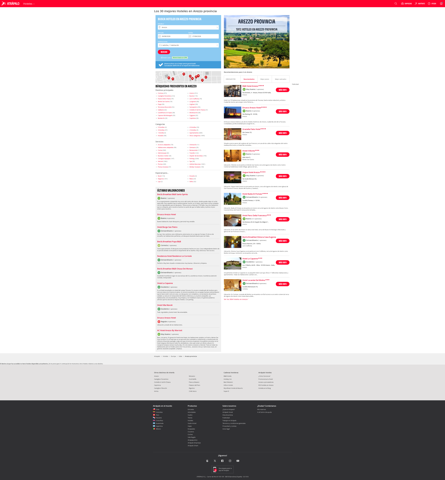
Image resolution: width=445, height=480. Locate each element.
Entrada (161, 33)
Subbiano (161, 110)
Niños (191, 181)
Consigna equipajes (164, 158)
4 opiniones (170, 218)
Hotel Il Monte (248, 151)
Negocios (161, 179)
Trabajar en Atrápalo (229, 420)
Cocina (160, 150)
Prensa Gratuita (163, 167)
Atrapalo (157, 356)
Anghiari (192, 104)
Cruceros (191, 432)
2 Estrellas (192, 130)
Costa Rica (159, 420)
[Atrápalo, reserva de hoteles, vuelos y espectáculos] (10, 3)
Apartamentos (194, 133)
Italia (180, 356)
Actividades (192, 412)
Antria (156, 391)
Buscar (164, 51)
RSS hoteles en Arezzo (265, 385)
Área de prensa (227, 415)
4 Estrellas (192, 127)
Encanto (192, 176)
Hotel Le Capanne (165, 283)
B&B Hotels (227, 376)
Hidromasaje (162, 153)
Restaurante (193, 150)
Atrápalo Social (227, 412)
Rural (159, 176)
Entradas (191, 409)
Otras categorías (194, 135)
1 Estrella (161, 133)
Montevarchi (193, 113)
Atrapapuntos (192, 440)
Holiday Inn (228, 379)
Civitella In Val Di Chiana (197, 110)
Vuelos (190, 415)
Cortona (160, 93)
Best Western (228, 382)
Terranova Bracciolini (165, 107)
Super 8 (226, 391)
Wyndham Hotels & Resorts (233, 388)
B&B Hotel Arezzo (250, 86)
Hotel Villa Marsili (164, 305)
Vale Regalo (192, 437)
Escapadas (191, 429)
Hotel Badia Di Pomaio (252, 194)
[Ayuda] (432, 3)
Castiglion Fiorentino (164, 96)
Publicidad (226, 418)
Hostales (161, 135)
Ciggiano (192, 115)
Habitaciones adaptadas (165, 147)
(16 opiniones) (262, 197)
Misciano (192, 376)
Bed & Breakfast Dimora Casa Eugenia (259, 237)
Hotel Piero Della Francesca (254, 215)
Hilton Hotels (228, 385)
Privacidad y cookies (229, 426)
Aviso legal (226, 429)
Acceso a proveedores (265, 382)
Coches (190, 434)
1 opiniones (170, 198)
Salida (190, 33)
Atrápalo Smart (193, 446)
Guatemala (159, 423)
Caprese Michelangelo (165, 115)
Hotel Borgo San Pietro (167, 227)
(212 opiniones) (257, 219)
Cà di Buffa (192, 379)
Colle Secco (193, 391)
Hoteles (165, 356)
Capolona (192, 118)
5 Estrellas (161, 127)
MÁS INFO (283, 89)
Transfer (192, 153)
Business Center (163, 156)
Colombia (159, 412)
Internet (160, 161)
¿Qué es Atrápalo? (228, 409)
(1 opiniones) (260, 89)
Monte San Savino (163, 101)
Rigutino (192, 388)
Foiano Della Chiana (164, 99)
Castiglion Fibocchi (160, 388)
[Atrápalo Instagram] (230, 461)
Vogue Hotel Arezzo (251, 172)
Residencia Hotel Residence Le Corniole (174, 256)
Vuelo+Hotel (192, 423)
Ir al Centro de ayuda (264, 412)
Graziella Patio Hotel (251, 129)
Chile (157, 409)
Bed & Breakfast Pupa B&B (169, 242)
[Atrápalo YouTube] (238, 461)
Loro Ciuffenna (194, 99)
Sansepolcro (193, 107)
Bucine (191, 96)
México (158, 429)
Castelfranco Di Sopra (165, 113)
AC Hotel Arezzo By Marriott (169, 330)
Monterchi (161, 118)
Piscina (160, 164)
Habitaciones (162, 41)
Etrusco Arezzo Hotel (166, 214)
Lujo (159, 181)
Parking (191, 158)
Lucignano (192, 101)
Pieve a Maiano (194, 382)
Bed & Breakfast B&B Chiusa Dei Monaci (175, 269)
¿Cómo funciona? (264, 376)
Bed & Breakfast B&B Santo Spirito (172, 194)
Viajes (190, 426)
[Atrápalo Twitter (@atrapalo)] (215, 461)
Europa (173, 356)
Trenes (190, 418)
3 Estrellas (161, 130)
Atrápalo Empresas (194, 443)
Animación (192, 145)
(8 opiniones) (262, 283)
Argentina (159, 426)
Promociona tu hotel (265, 379)
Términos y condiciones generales (234, 423)
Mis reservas (261, 409)
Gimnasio (192, 147)
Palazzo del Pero (194, 385)
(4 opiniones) (256, 111)
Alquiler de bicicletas (196, 156)
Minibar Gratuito (194, 167)
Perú (157, 415)
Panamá (159, 418)
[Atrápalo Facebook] (222, 461)
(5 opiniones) (256, 154)
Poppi (159, 104)
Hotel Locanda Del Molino (253, 280)
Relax (191, 179)
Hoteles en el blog (264, 388)
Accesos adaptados (164, 145)
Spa (190, 161)
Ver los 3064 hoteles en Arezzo (236, 299)
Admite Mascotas (195, 164)
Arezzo (191, 93)
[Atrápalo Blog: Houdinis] (207, 460)
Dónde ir (161, 24)
